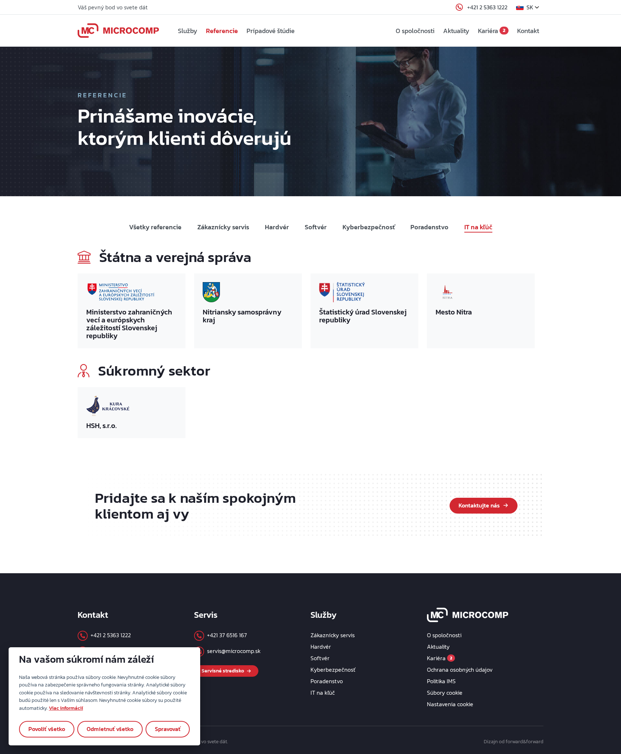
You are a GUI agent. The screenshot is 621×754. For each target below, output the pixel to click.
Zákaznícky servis (223, 227)
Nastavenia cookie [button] (450, 704)
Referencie (222, 31)
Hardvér (277, 227)
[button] (529, 7)
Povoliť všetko (46, 729)
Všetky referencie (155, 227)
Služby (187, 31)
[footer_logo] (468, 614)
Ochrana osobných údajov (460, 669)
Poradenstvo (429, 227)
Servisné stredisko (223, 671)
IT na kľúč (478, 227)
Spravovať (167, 729)
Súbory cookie (445, 692)
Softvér (316, 227)
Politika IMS (441, 681)
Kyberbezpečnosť (368, 227)
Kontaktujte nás (479, 505)
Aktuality (456, 31)
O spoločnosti (415, 31)
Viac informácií (66, 708)
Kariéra (491, 31)
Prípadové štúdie (271, 31)
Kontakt (528, 31)
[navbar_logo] (118, 30)
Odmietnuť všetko (110, 729)
